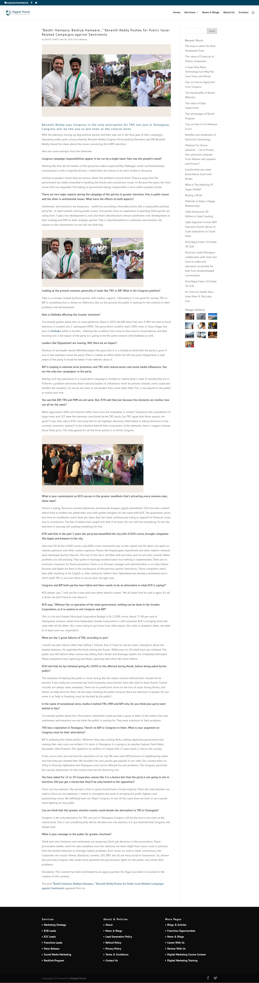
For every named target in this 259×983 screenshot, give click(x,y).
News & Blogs (210, 12)
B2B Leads (50, 930)
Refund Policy (113, 942)
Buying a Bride (193, 195)
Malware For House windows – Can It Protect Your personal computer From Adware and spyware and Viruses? (200, 154)
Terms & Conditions (117, 954)
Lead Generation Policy (119, 936)
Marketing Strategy (55, 924)
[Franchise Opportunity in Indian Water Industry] (201, 326)
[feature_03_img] (201, 317)
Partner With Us (176, 948)
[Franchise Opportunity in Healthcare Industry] (201, 336)
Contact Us (112, 960)
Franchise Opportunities (181, 930)
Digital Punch (78, 978)
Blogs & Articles (176, 924)
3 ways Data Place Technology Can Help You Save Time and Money (199, 71)
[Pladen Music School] (212, 326)
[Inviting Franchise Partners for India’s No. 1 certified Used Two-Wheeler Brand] (189, 336)
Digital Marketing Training (182, 960)
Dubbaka (56, 331)
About (109, 924)
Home (176, 12)
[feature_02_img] (189, 317)
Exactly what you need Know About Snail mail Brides (198, 174)
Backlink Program (54, 960)
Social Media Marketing (57, 954)
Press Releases (80, 39)
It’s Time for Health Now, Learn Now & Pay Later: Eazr (199, 296)
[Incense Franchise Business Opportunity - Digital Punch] (212, 336)
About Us (229, 12)
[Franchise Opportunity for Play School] (189, 345)
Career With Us (176, 942)
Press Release (52, 948)
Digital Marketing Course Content (186, 954)
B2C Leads (50, 936)
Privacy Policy (113, 948)
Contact (244, 12)
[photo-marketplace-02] (189, 326)
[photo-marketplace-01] (212, 317)
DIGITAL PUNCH (52, 39)
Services (189, 12)
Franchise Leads (53, 942)
